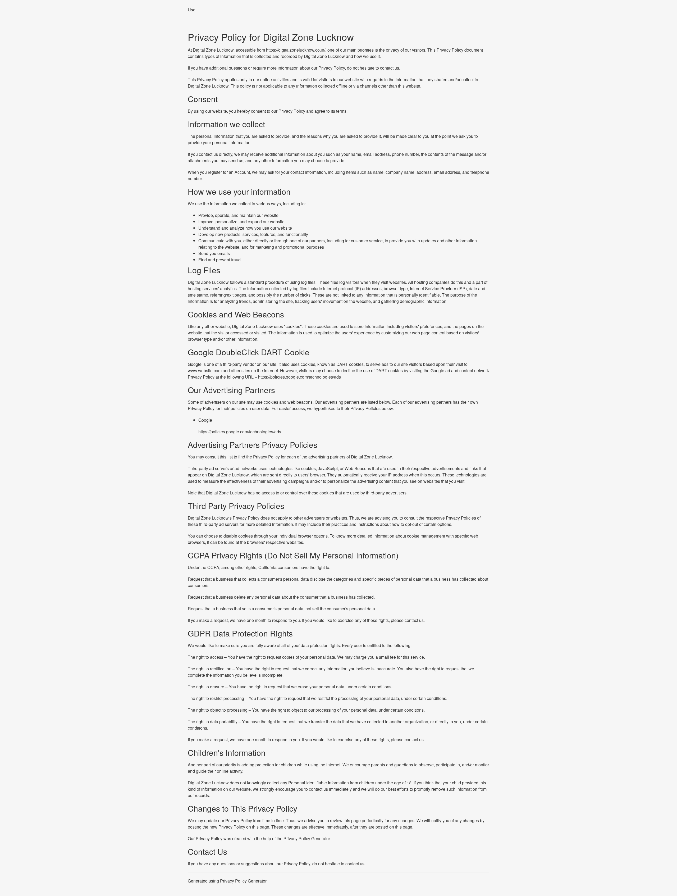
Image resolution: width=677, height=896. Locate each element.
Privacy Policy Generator (306, 838)
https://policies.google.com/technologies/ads (299, 377)
